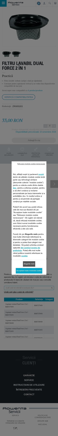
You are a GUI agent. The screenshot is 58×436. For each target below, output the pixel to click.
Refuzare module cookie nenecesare (31, 164)
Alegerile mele (29, 264)
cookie (24, 256)
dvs (14, 188)
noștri (41, 174)
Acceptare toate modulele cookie (29, 271)
